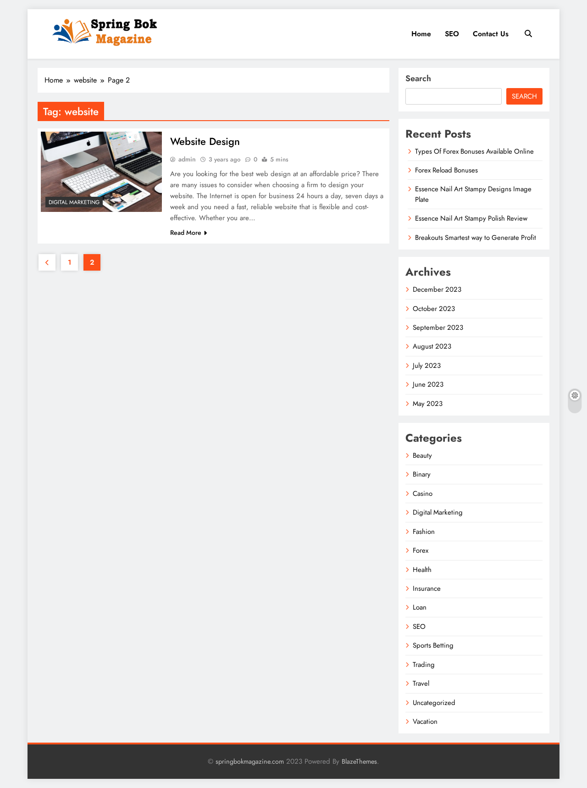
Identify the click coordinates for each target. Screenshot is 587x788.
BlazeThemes (359, 761)
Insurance (427, 588)
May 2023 (428, 404)
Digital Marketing (74, 202)
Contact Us (491, 33)
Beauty (422, 455)
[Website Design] (101, 172)
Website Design (205, 141)
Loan (419, 607)
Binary (422, 474)
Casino (422, 493)
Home (421, 33)
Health (422, 570)
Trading (424, 665)
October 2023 (434, 309)
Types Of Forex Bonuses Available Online (474, 151)
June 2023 (428, 384)
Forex (420, 550)
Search (418, 78)
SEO (452, 33)
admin (187, 159)
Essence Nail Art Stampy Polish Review (471, 218)
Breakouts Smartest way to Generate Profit (475, 238)
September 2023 (438, 327)
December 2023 (437, 289)
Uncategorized (434, 703)
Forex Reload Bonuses (446, 170)
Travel (421, 683)
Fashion (424, 532)
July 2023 (427, 366)
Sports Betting (433, 645)
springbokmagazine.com (250, 761)
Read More (185, 232)
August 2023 (432, 346)
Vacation (425, 721)
